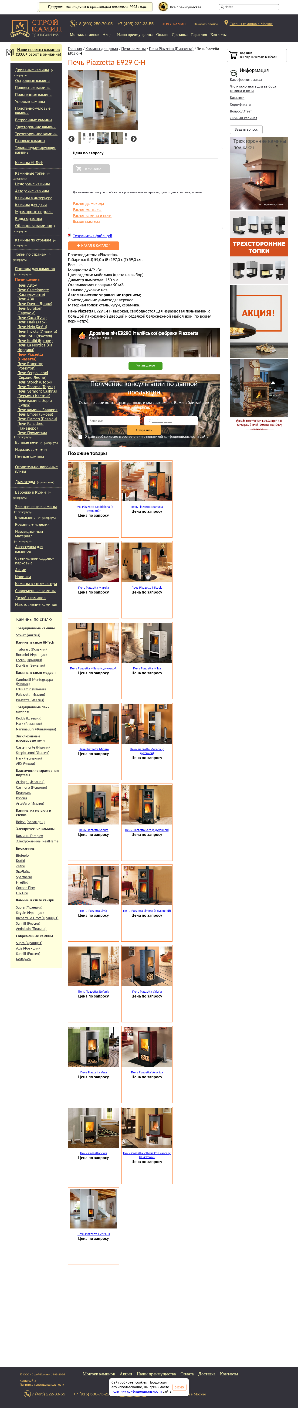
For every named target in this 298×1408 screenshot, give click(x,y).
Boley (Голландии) (30, 822)
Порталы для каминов (35, 269)
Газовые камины (30, 141)
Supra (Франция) (29, 907)
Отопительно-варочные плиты (36, 469)
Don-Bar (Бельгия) (30, 666)
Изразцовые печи (31, 450)
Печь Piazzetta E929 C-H (94, 1234)
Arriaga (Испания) (30, 782)
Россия (21, 798)
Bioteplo (22, 856)
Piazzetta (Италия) (30, 700)
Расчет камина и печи (92, 216)
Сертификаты (240, 105)
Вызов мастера (86, 222)
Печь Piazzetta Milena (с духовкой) (93, 668)
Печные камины (29, 457)
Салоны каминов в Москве (251, 23)
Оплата (162, 34)
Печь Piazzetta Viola (93, 1153)
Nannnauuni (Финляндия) (36, 729)
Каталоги (237, 98)
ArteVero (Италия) (30, 804)
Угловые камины (30, 102)
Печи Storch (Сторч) (34, 382)
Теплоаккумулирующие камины (35, 150)
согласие (111, 437)
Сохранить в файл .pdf (92, 236)
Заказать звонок (206, 24)
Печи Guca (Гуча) (32, 318)
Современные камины (35, 591)
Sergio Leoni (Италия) (32, 753)
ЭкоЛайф (23, 872)
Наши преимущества (135, 34)
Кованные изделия (32, 524)
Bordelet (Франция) (31, 655)
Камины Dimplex (29, 836)
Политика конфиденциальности (42, 1385)
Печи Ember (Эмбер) (35, 414)
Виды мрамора (28, 219)
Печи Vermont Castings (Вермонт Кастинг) (37, 393)
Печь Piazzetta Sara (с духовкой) (147, 830)
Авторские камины (32, 191)
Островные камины (32, 81)
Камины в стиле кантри (36, 584)
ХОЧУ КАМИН (174, 24)
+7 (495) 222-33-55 (136, 23)
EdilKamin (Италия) (31, 689)
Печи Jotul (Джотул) (34, 336)
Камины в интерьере (33, 198)
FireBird (22, 883)
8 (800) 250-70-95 (96, 23)
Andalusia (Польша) (31, 929)
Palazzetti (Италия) (30, 695)
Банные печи (26, 443)
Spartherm (24, 877)
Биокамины (25, 518)
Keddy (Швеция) (28, 718)
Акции (108, 34)
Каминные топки (30, 173)
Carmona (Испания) (31, 788)
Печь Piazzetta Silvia (93, 911)
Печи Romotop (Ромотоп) (30, 366)
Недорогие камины (32, 184)
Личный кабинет (243, 118)
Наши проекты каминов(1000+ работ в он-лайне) (38, 52)
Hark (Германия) (29, 724)
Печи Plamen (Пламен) (37, 419)
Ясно (179, 1387)
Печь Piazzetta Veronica (147, 1072)
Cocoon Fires (25, 888)
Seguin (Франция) (30, 913)
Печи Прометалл (32, 433)
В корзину (93, 168)
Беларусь (23, 793)
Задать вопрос (246, 130)
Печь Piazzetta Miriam (94, 749)
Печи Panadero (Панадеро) (30, 426)
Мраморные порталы (34, 212)
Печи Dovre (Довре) (34, 304)
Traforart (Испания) (31, 649)
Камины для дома (101, 49)
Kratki (20, 861)
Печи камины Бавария (37, 410)
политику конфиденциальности (137, 1392)
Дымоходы (25, 482)
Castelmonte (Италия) (33, 748)
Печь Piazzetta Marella (93, 588)
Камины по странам (33, 240)
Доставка (180, 34)
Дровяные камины (32, 70)
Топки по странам (31, 254)
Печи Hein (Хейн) (32, 327)
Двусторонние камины (35, 127)
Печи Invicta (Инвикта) (37, 331)
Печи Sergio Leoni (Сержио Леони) (32, 375)
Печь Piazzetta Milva (147, 668)
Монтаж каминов (84, 34)
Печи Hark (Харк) (32, 322)
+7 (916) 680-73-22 (91, 1394)
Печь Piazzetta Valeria (147, 992)
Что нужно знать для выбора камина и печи (253, 89)
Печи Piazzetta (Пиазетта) (30, 357)
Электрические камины (36, 507)
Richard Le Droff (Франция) (37, 918)
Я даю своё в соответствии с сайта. (147, 437)
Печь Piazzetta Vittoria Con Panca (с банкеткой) (147, 1155)
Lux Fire (22, 893)
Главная (75, 49)
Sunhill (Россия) (28, 924)
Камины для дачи (31, 205)
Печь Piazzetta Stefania (93, 992)
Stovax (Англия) (28, 635)
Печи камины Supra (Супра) (34, 403)
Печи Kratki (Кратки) (35, 341)
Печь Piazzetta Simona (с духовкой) (147, 911)
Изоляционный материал (29, 534)
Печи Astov (27, 285)
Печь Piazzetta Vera (93, 1072)
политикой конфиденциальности (172, 437)
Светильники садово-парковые (34, 561)
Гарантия (199, 34)
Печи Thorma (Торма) (36, 387)
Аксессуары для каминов (29, 549)
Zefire (20, 866)
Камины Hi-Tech (29, 163)
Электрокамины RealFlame (37, 841)
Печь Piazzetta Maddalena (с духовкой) (93, 509)
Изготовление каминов (36, 605)
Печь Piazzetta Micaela (147, 588)
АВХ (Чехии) (25, 764)
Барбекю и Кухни (30, 492)
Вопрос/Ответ (241, 111)
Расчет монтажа (87, 210)
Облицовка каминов (33, 226)
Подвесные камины (33, 88)
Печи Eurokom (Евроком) (29, 311)
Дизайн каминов (30, 598)
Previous (70, 139)
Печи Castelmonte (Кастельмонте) (33, 292)
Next (132, 139)
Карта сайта (28, 1381)
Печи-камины (28, 280)
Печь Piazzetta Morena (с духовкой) (147, 751)
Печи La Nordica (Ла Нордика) (34, 347)
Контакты (218, 34)
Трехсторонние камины (36, 134)
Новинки (23, 577)
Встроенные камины (33, 120)
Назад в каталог (95, 246)
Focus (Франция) (29, 660)
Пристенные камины (33, 95)
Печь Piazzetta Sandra (93, 830)
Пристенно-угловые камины (33, 110)
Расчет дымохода (88, 204)
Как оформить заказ (246, 80)
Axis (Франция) (28, 948)
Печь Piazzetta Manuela (147, 507)
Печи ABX (25, 299)
